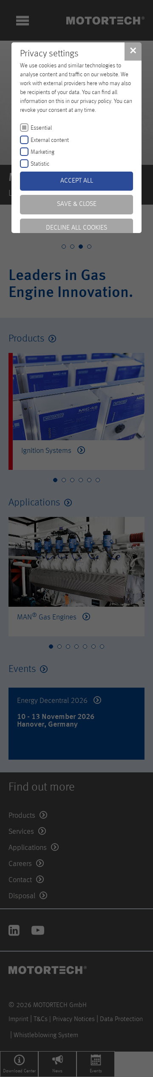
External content (50, 140)
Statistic (40, 164)
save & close (76, 204)
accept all (76, 181)
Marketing (42, 152)
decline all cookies (76, 228)
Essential (41, 128)
